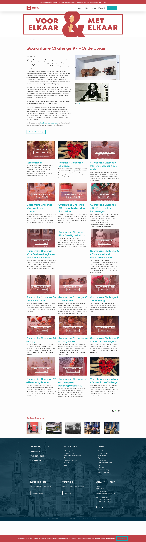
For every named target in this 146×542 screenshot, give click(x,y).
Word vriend (102, 455)
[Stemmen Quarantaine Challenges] (73, 150)
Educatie (67, 458)
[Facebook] (97, 507)
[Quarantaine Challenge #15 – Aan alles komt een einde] (104, 150)
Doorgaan (122, 538)
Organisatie (101, 458)
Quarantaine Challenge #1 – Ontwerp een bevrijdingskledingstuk (72, 382)
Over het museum (103, 453)
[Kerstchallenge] (41, 150)
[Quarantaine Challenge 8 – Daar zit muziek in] (41, 284)
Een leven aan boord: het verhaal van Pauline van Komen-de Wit (73, 428)
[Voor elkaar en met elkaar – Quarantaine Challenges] (104, 366)
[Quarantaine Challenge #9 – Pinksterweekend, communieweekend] (104, 238)
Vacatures (101, 467)
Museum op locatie (70, 460)
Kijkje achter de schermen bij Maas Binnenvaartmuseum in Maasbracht (53, 428)
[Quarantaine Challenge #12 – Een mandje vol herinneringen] (104, 192)
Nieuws (66, 463)
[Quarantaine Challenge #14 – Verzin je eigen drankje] (41, 192)
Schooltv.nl (79, 104)
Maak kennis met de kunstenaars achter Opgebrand (34, 428)
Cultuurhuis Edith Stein (105, 463)
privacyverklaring (110, 538)
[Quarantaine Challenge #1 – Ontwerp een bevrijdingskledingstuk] (73, 366)
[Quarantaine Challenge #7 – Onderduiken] (73, 284)
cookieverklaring (99, 538)
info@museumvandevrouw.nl (49, 123)
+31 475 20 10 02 (101, 491)
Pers (99, 465)
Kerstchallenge (34, 162)
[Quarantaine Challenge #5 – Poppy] (41, 325)
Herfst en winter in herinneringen (92, 428)
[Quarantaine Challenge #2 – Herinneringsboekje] (41, 366)
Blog (65, 465)
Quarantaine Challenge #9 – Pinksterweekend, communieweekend (104, 254)
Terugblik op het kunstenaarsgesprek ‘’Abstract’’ (111, 428)
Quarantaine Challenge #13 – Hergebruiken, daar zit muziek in (72, 208)
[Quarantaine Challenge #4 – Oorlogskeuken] (73, 325)
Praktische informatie (40, 447)
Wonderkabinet (37, 456)
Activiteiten (36, 461)
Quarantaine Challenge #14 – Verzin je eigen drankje (39, 208)
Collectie (100, 451)
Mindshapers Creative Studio (91, 519)
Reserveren (35, 451)
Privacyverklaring (103, 470)
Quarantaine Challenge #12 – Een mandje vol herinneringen (103, 208)
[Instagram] (102, 507)
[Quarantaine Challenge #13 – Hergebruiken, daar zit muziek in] (73, 192)
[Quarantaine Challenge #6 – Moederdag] (104, 284)
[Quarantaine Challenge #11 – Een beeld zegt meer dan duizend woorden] (41, 238)
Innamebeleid (102, 460)
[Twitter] (99, 507)
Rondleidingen (69, 453)
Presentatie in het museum (72, 455)
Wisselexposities (69, 451)
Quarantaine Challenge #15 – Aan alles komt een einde (103, 165)
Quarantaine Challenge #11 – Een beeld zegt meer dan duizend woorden (41, 254)
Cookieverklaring (103, 472)
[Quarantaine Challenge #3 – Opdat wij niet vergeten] (104, 325)
